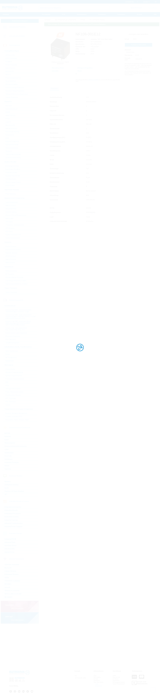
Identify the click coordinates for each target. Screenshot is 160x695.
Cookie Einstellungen (119, 684)
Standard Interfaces (11, 148)
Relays (7, 466)
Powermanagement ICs (13, 78)
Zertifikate (116, 679)
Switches (8, 469)
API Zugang (97, 677)
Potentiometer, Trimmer (13, 395)
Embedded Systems (12, 517)
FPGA (7, 118)
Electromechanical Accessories (16, 446)
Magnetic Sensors (11, 253)
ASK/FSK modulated (12, 564)
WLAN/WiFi (8, 597)
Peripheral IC (9, 135)
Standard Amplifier (11, 84)
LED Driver (9, 231)
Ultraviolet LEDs (10, 209)
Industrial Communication (14, 523)
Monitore (8, 481)
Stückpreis (128, 55)
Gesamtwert (128, 59)
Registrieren (98, 686)
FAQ (95, 675)
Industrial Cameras (11, 520)
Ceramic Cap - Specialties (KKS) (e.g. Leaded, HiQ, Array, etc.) (16, 329)
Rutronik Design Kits (12, 141)
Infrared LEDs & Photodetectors (15, 215)
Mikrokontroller (10, 125)
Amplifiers (8, 61)
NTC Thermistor (10, 398)
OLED (7, 488)
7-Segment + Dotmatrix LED (14, 225)
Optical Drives (9, 552)
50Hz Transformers (11, 351)
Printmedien (121, 14)
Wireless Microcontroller (13, 594)
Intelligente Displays (12, 485)
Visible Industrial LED (12, 238)
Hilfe (155, 14)
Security (7, 587)
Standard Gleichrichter (12, 176)
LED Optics (9, 222)
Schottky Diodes (10, 179)
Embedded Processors (13, 513)
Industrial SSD (10, 549)
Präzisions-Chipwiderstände (14, 379)
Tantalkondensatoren (12, 343)
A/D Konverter (10, 55)
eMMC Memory (10, 115)
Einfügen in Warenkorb (138, 45)
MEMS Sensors (10, 256)
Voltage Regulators (11, 97)
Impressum (116, 680)
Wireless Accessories (12, 590)
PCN (63, 14)
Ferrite (7, 354)
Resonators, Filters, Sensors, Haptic (17, 420)
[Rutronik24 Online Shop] (12, 8)
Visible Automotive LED (13, 235)
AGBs (114, 675)
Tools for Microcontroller (13, 154)
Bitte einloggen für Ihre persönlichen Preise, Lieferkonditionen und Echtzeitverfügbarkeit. (77, 24)
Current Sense (10, 369)
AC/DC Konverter (11, 58)
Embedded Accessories (13, 507)
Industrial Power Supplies (13, 526)
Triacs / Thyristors (11, 292)
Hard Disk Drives (10, 545)
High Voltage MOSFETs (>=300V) (16, 284)
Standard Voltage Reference (14, 87)
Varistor (7, 405)
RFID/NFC (8, 584)
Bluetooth (8, 568)
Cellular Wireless (10, 571)
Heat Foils (8, 456)
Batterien (8, 436)
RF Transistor (9, 274)
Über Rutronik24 (98, 682)
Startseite (6, 14)
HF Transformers (10, 357)
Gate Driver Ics (10, 68)
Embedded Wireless (12, 574)
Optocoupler (9, 218)
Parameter (54, 88)
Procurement (46, 14)
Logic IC (8, 122)
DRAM (7, 112)
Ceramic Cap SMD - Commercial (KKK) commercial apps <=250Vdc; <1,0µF (18, 310)
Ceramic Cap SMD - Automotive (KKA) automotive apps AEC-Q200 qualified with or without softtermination (18, 323)
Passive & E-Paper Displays (14, 491)
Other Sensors (10, 262)
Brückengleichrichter (12, 166)
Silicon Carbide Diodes (13, 182)
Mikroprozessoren (11, 128)
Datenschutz (116, 677)
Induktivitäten (9, 361)
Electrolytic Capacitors (12, 336)
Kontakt (139, 14)
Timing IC (8, 151)
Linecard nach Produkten (17, 27)
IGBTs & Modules (11, 271)
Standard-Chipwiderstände (14, 372)
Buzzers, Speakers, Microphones (16, 413)
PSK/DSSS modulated (12, 581)
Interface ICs (9, 71)
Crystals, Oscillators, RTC (13, 416)
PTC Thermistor (10, 401)
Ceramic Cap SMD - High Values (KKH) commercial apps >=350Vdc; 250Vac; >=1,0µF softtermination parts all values (20, 316)
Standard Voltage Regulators (14, 91)
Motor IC (8, 74)
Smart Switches (10, 81)
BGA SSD (8, 105)
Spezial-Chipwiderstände (13, 375)
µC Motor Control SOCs (13, 157)
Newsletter (97, 680)
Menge (127, 39)
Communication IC (11, 109)
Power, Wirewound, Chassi (14, 392)
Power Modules (10, 194)
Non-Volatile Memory (12, 131)
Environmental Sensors (13, 249)
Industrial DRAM (10, 539)
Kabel (7, 440)
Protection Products (12, 462)
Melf (6, 382)
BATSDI (7, 433)
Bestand (128, 50)
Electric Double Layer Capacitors (16, 333)
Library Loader (93, 80)
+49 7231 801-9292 (80, 678)
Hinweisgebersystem (119, 682)
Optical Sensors (10, 259)
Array (7, 385)
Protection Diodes (11, 172)
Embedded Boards (11, 510)
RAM (7, 138)
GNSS (7, 577)
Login (96, 684)
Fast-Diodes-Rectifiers (12, 169)
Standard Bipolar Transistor (14, 277)
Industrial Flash (10, 542)
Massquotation (81, 14)
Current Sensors (10, 246)
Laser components (11, 202)
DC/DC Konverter (11, 65)
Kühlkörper (8, 459)
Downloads (102, 14)
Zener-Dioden (10, 185)
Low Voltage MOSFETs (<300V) (15, 280)
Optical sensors (10, 205)
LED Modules (9, 228)
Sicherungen (9, 453)
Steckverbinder (10, 443)
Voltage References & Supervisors (16, 94)
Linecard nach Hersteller (17, 36)
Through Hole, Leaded (12, 388)
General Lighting (10, 212)
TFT (6, 494)
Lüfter (7, 449)
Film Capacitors (10, 339)
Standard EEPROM (11, 144)
